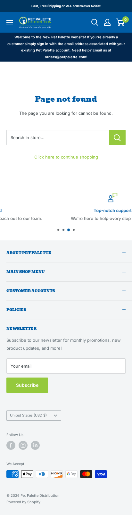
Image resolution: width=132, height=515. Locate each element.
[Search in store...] (117, 137)
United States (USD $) (28, 415)
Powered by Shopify (23, 502)
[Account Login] (107, 22)
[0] (120, 22)
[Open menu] (9, 22)
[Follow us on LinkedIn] (35, 445)
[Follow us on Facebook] (10, 445)
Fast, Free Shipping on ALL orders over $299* (66, 6)
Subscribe (27, 385)
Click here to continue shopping (66, 157)
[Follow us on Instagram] (23, 445)
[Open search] (94, 22)
